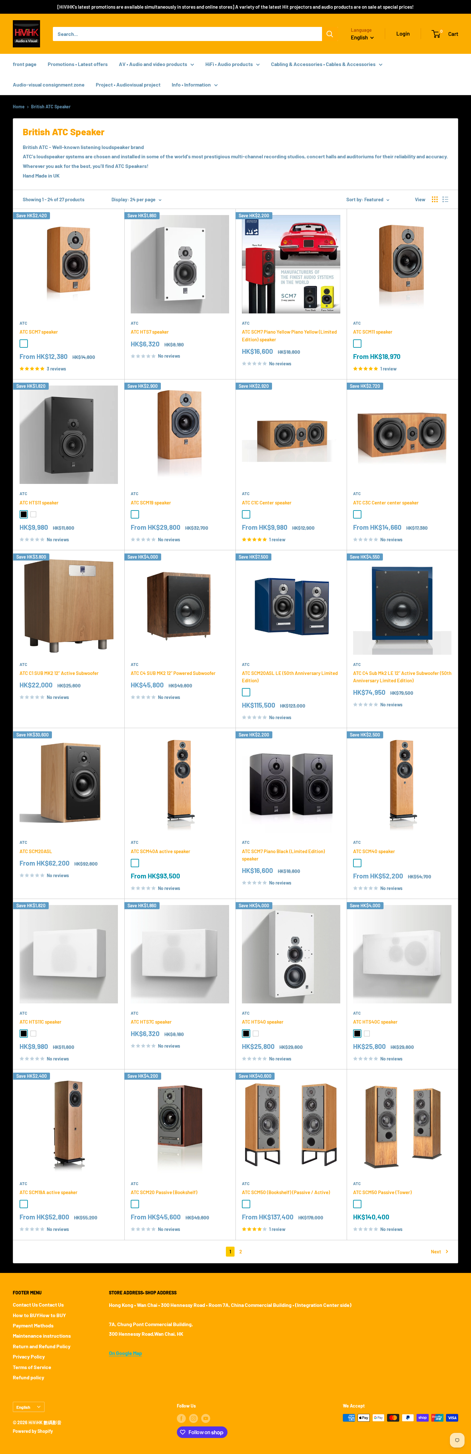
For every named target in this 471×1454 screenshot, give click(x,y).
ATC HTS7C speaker (151, 1022)
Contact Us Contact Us (38, 1304)
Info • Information (191, 84)
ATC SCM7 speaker (39, 332)
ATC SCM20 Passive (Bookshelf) (164, 1192)
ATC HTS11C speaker (41, 1022)
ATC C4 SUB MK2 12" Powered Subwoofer (173, 673)
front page (25, 64)
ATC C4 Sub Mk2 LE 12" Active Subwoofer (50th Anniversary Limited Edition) (402, 676)
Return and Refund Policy (41, 1346)
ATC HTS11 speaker (39, 502)
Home (19, 106)
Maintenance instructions (42, 1336)
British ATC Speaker (50, 106)
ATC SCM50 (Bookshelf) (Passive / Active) (286, 1192)
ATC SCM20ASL (36, 851)
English (23, 1407)
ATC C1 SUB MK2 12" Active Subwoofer (59, 673)
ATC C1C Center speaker (267, 502)
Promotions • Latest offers (78, 64)
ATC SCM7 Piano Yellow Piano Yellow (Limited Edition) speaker (289, 335)
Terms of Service (32, 1367)
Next (436, 1251)
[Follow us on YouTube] (205, 1418)
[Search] (330, 34)
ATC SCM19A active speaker (49, 1192)
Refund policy (28, 1377)
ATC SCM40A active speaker (160, 851)
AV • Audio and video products (153, 64)
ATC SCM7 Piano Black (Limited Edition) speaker (283, 854)
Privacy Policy (29, 1356)
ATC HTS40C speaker (375, 1022)
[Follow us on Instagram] (193, 1418)
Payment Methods (33, 1325)
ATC (23, 323)
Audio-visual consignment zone (49, 84)
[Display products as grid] (435, 199)
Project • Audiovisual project (128, 84)
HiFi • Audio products (229, 64)
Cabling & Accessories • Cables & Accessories (323, 64)
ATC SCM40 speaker (374, 851)
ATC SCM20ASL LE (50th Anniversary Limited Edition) (290, 676)
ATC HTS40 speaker (263, 1022)
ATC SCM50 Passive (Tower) (382, 1192)
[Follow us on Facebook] (181, 1418)
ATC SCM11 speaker (372, 332)
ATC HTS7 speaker (150, 332)
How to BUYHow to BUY (39, 1315)
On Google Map (125, 1353)
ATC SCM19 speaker (151, 502)
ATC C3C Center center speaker (386, 502)
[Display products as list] (445, 199)
